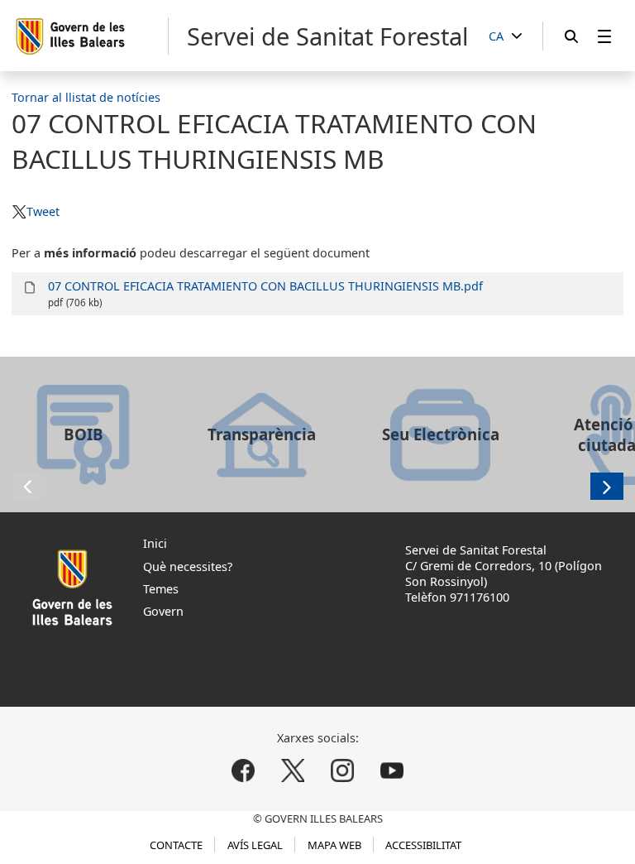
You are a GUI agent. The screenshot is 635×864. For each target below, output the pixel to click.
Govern (163, 611)
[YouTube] (391, 771)
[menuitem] (604, 36)
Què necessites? (187, 566)
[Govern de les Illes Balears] (91, 36)
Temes (161, 589)
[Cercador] (571, 36)
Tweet (42, 211)
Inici (155, 543)
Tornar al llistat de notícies (86, 97)
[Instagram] (342, 771)
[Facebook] (243, 771)
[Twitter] (293, 771)
